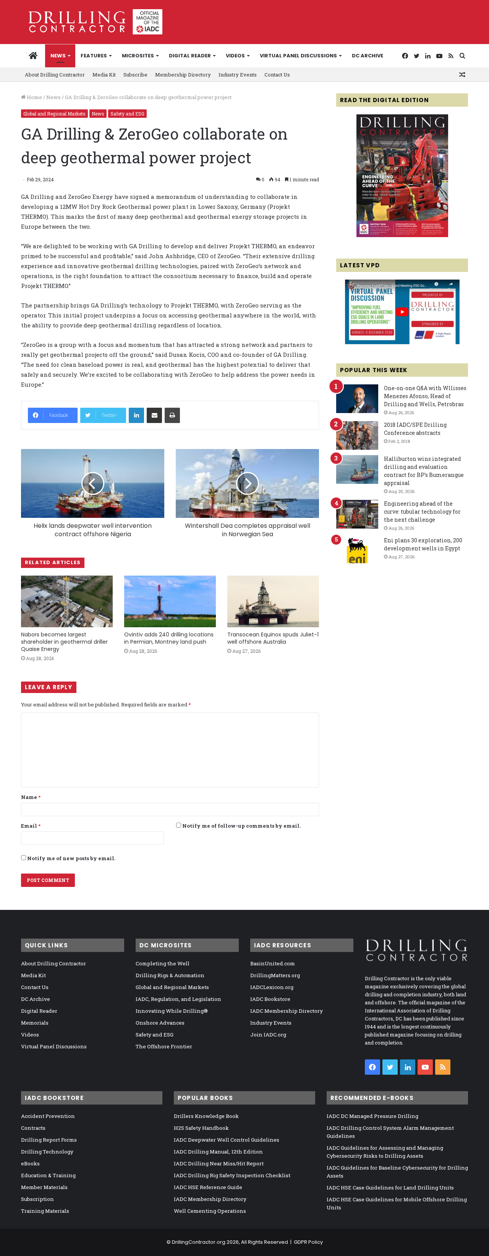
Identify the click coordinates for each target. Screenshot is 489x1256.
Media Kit (104, 74)
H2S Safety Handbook (201, 1127)
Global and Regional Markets (54, 114)
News (58, 55)
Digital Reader (190, 55)
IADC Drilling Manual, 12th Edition (218, 1151)
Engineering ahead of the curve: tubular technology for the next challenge (422, 511)
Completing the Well (162, 963)
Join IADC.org (268, 1034)
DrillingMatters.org (275, 975)
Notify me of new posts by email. (71, 858)
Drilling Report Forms (49, 1139)
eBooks (30, 1163)
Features (94, 55)
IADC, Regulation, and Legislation (178, 999)
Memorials (35, 1022)
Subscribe (135, 74)
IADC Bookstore (270, 999)
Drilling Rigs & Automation (170, 975)
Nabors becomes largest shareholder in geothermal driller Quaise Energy (64, 642)
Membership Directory (183, 74)
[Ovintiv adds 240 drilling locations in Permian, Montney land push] (170, 601)
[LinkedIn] (136, 415)
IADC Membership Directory (286, 1010)
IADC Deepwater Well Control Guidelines (226, 1139)
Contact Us (277, 74)
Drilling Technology (47, 1151)
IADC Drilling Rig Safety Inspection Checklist (232, 1175)
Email (30, 825)
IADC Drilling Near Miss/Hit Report (219, 1163)
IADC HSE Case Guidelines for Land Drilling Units (390, 1187)
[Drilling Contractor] (91, 21)
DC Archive (367, 55)
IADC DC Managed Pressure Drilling (372, 1116)
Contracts (33, 1127)
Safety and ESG (127, 114)
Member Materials (44, 1187)
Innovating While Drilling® (172, 1010)
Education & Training (48, 1175)
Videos (235, 55)
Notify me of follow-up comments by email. (241, 825)
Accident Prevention (48, 1116)
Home (34, 97)
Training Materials (45, 1210)
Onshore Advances (160, 1022)
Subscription (37, 1199)
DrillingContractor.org (198, 1242)
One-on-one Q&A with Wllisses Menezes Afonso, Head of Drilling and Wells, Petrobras (425, 396)
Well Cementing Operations (210, 1210)
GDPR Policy (308, 1242)
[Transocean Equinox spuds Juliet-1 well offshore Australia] (273, 601)
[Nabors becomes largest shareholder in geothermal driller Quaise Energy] (67, 601)
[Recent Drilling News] (402, 235)
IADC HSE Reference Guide (208, 1187)
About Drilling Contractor (55, 74)
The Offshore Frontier (164, 1046)
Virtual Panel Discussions (298, 55)
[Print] (172, 415)
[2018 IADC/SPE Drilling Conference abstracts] (357, 435)
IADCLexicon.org (271, 987)
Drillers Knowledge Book (206, 1116)
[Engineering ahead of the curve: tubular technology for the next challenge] (357, 514)
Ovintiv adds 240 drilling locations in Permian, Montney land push (169, 638)
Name (30, 797)
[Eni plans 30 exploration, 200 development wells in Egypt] (357, 551)
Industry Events (238, 74)
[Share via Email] (154, 415)
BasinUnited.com (272, 963)
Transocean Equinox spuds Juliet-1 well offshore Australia (273, 638)
